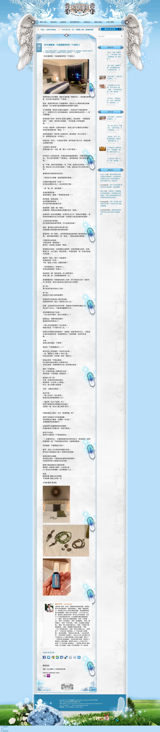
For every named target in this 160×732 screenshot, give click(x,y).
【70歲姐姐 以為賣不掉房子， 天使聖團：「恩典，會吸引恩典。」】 (114, 150)
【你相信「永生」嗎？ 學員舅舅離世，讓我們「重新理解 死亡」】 (114, 139)
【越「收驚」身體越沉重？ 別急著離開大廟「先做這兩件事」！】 (114, 68)
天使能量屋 (70, 51)
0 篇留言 (77, 52)
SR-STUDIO (94, 700)
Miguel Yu (103, 174)
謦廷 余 (102, 191)
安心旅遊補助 (77, 51)
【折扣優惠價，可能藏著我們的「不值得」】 (62, 45)
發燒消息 (53, 22)
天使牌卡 (55, 51)
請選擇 (111, 29)
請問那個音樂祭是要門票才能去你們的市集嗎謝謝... (110, 212)
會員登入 (5, 726)
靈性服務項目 (75, 22)
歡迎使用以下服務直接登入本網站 (51, 673)
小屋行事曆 (110, 22)
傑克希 (47, 51)
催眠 (50, 51)
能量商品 (88, 22)
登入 (53, 669)
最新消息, (69, 52)
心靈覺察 (84, 51)
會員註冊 (5, 731)
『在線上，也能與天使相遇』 (48, 29)
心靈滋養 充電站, (61, 52)
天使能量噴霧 (62, 51)
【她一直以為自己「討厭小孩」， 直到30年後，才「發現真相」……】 (114, 128)
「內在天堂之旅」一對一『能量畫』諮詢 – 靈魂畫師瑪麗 (77, 29)
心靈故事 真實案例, (50, 52)
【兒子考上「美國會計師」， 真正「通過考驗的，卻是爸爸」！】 (114, 100)
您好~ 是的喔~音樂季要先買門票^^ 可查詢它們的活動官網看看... (111, 204)
